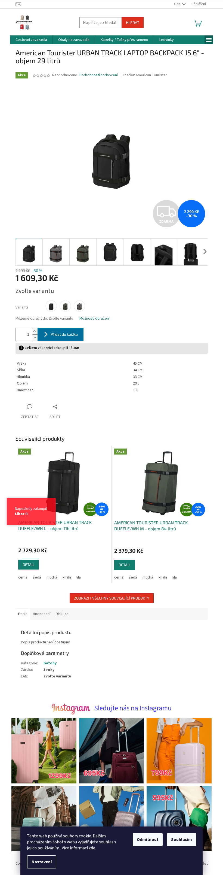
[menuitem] (29, 39)
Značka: (142, 75)
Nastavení (40, 862)
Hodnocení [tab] (39, 614)
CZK (175, 4)
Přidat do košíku (62, 334)
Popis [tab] (20, 614)
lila (76, 577)
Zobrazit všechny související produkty (109, 598)
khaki (64, 577)
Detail (26, 564)
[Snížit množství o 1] (32, 337)
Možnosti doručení (92, 318)
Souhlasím (179, 840)
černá (20, 577)
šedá (35, 577)
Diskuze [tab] (60, 614)
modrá (49, 577)
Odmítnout (146, 840)
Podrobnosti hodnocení (97, 75)
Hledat (130, 22)
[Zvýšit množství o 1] (32, 331)
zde (90, 848)
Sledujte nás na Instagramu (130, 708)
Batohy (47, 663)
